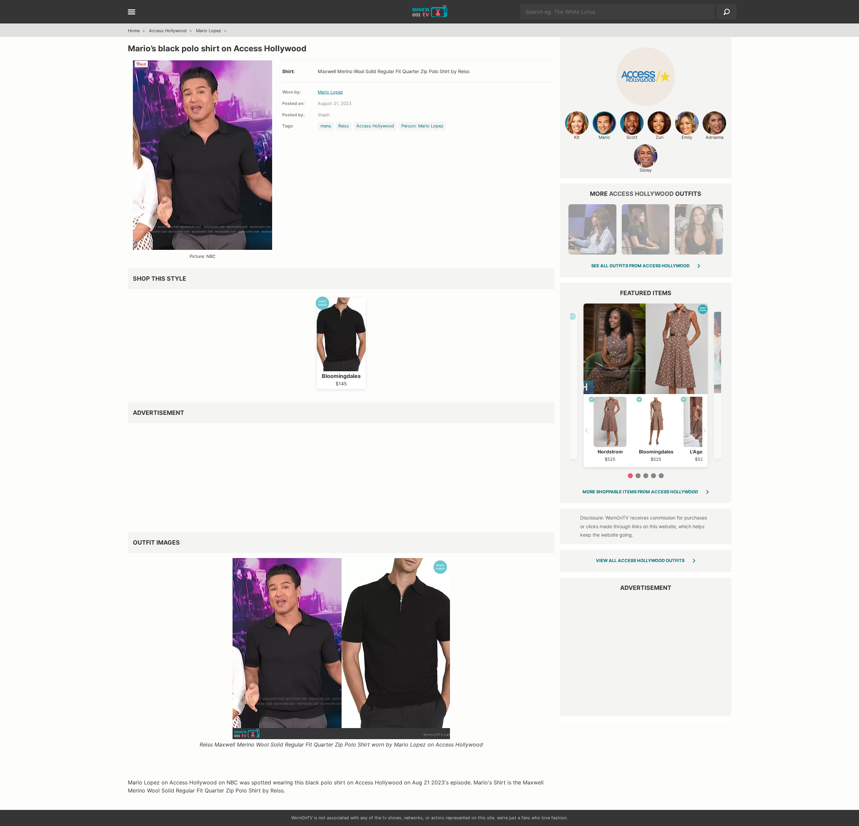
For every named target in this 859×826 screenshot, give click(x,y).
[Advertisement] (329, 475)
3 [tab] (645, 475)
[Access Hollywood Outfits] (645, 76)
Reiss (343, 125)
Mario (604, 137)
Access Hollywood (168, 30)
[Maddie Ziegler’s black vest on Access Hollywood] (698, 229)
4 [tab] (653, 475)
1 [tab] (630, 475)
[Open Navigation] (131, 12)
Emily (686, 137)
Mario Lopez (208, 30)
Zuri (659, 137)
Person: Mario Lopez (422, 125)
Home (134, 30)
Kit (576, 137)
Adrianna (714, 137)
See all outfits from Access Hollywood (640, 265)
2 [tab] (638, 475)
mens (325, 125)
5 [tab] (661, 475)
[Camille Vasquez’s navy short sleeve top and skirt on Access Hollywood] (645, 229)
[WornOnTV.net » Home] (430, 11)
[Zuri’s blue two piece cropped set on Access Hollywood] (592, 229)
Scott (632, 137)
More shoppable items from (640, 491)
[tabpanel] (646, 385)
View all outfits (640, 560)
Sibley (646, 170)
